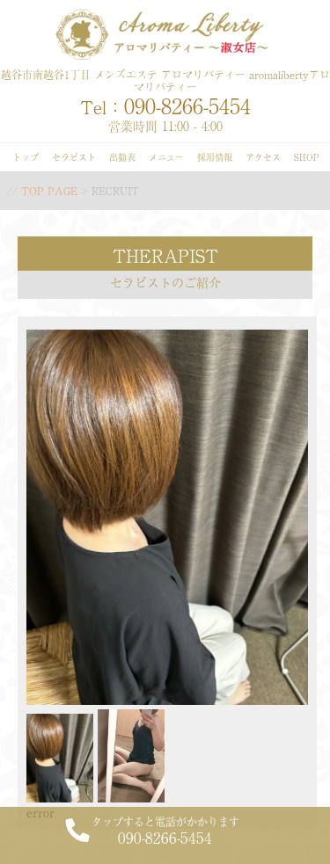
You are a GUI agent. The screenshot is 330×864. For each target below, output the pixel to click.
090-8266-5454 (165, 830)
